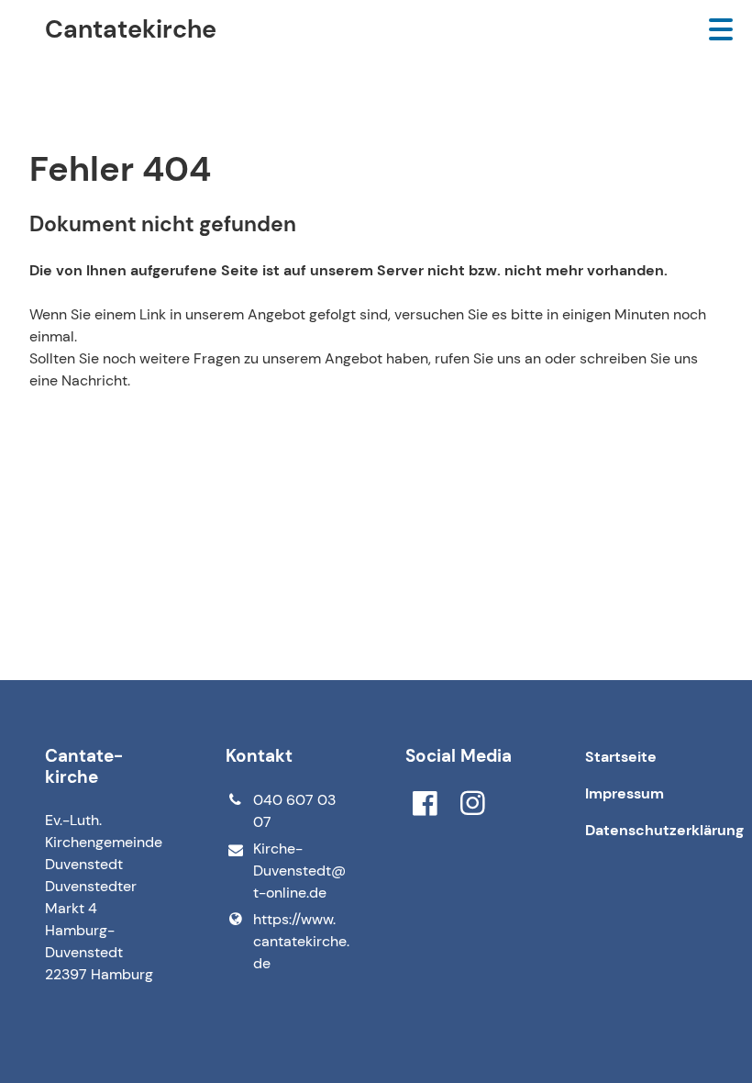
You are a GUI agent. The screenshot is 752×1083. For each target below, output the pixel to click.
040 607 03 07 (294, 811)
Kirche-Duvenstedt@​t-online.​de (299, 870)
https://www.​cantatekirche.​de (300, 941)
